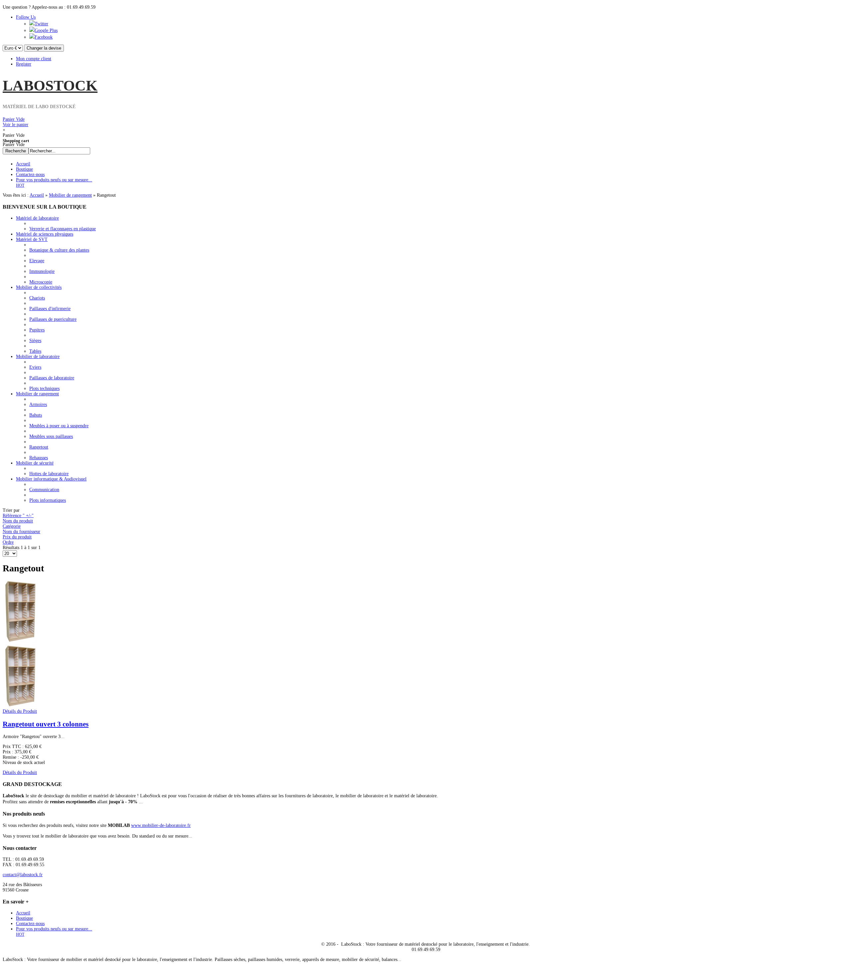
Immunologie (42, 271)
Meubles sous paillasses (51, 436)
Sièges (35, 340)
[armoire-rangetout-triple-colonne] (21, 705)
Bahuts (35, 415)
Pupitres (37, 329)
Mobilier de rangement (70, 195)
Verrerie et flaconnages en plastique (62, 228)
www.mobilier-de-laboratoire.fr (161, 825)
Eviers (35, 367)
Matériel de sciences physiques (44, 234)
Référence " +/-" (18, 515)
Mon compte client (33, 58)
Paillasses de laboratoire (51, 377)
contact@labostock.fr (23, 874)
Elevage (36, 260)
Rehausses (38, 457)
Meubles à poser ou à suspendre (59, 425)
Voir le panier (15, 122)
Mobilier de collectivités (39, 287)
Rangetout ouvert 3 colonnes (46, 724)
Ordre (8, 542)
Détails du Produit (20, 711)
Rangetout (38, 447)
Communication (44, 489)
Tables (35, 351)
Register (23, 64)
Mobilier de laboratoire (38, 356)
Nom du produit (18, 520)
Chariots (37, 297)
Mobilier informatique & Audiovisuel (51, 479)
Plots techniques (44, 388)
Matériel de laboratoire (37, 218)
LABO (50, 85)
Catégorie (12, 526)
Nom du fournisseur (21, 531)
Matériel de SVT (32, 239)
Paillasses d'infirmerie (50, 308)
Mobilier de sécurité (35, 463)
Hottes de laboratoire (49, 473)
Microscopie (40, 282)
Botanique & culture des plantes (59, 250)
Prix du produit (17, 536)
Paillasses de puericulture (53, 319)
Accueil (37, 195)
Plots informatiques (47, 500)
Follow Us (26, 17)
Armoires (38, 404)
